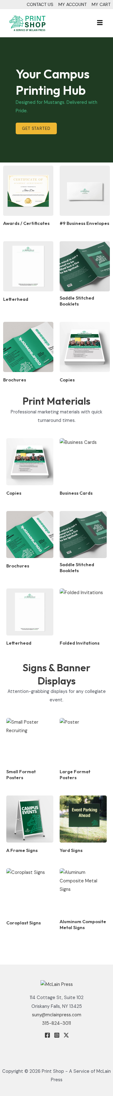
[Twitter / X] (66, 1035)
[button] (82, 23)
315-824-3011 (56, 1023)
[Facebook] (47, 1035)
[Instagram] (57, 1035)
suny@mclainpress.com (56, 1015)
